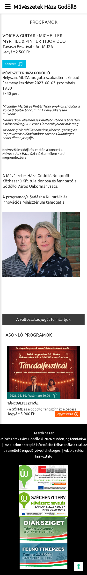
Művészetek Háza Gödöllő (45, 7)
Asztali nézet (44, 433)
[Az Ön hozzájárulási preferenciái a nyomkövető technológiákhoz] (78, 566)
